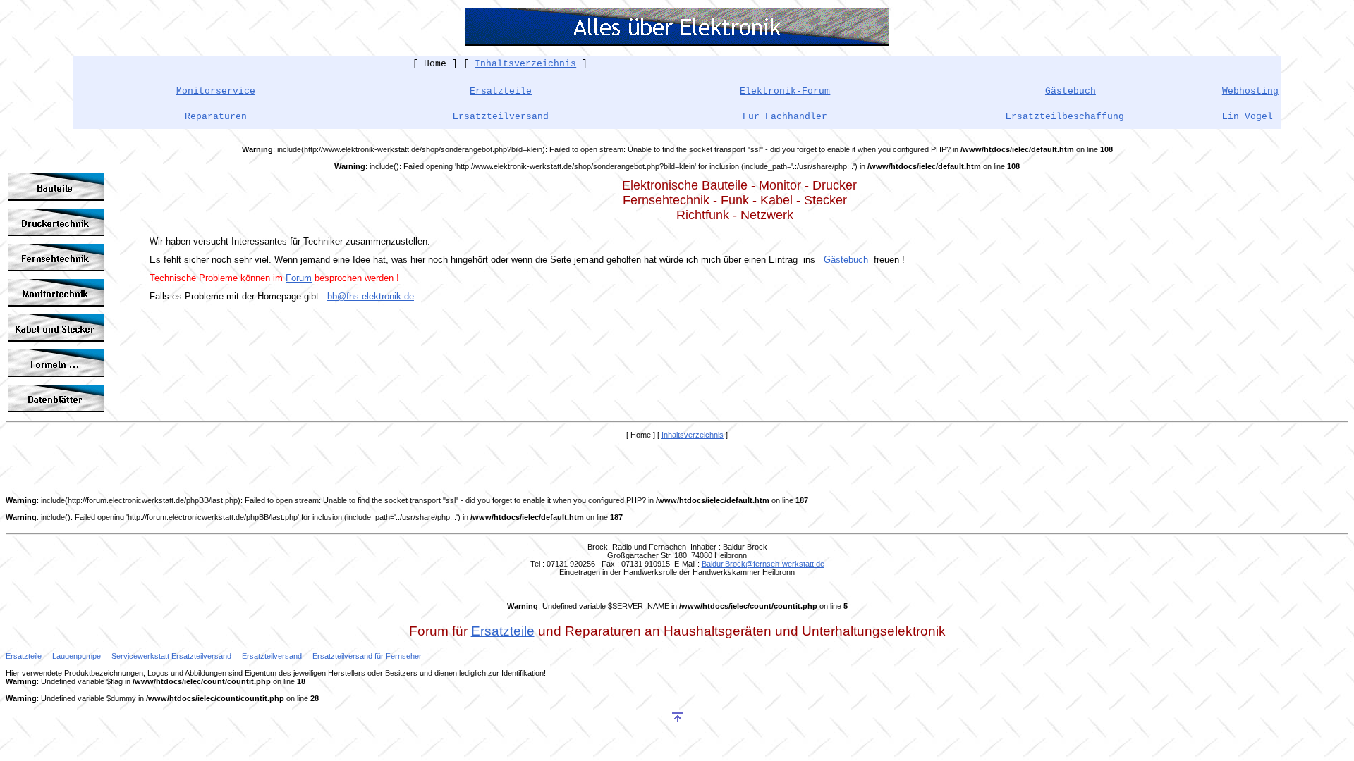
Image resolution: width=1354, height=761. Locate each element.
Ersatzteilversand (501, 116)
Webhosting (1250, 91)
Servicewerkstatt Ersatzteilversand (171, 656)
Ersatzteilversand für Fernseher (367, 656)
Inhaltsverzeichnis (525, 63)
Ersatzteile (501, 91)
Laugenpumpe (76, 656)
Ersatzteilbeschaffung (1065, 116)
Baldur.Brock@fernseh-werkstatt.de (763, 563)
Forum (299, 278)
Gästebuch (846, 259)
